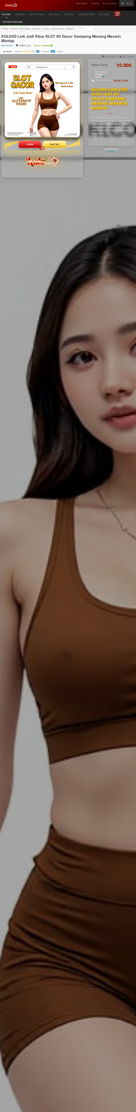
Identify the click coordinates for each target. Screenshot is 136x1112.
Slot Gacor (46, 28)
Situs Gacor (36, 28)
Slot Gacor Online (57, 28)
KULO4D (5, 28)
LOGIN (29, 144)
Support (60, 51)
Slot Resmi (70, 28)
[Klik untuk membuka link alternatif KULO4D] (42, 99)
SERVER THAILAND (111, 80)
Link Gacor (14, 28)
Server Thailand (25, 28)
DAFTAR (54, 144)
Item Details (7, 51)
